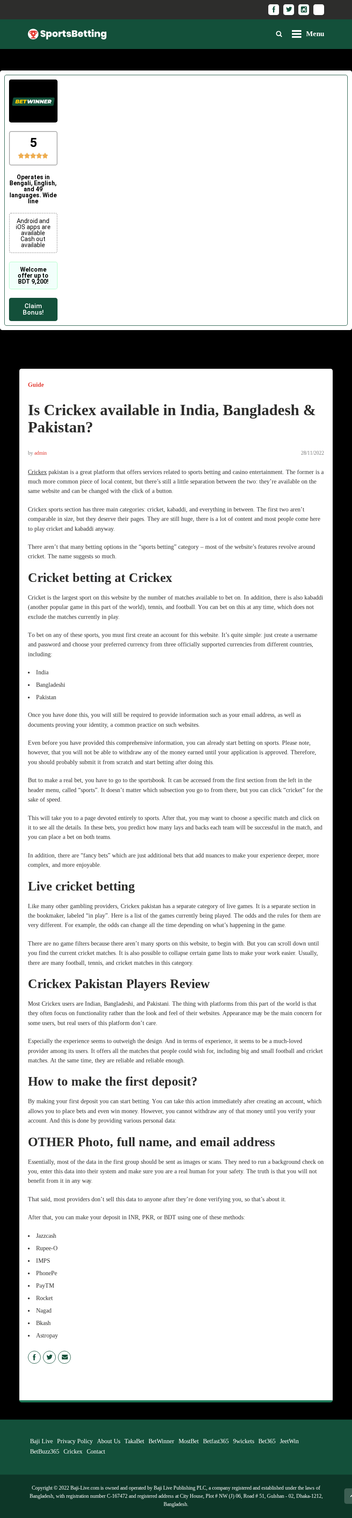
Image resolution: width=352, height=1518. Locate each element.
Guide (36, 385)
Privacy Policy (75, 1441)
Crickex (37, 472)
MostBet (189, 1441)
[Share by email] (64, 1357)
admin (40, 453)
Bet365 (267, 1441)
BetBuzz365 (44, 1451)
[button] (33, 309)
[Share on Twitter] (49, 1357)
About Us (108, 1441)
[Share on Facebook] (34, 1357)
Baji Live (41, 1441)
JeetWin (289, 1441)
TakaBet (134, 1441)
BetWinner (161, 1441)
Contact (96, 1451)
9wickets (243, 1441)
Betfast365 (216, 1441)
